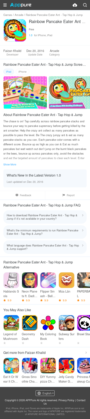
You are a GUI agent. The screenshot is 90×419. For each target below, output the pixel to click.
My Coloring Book (48, 336)
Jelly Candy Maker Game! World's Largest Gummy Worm (66, 379)
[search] (85, 5)
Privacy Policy (66, 400)
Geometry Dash (28, 336)
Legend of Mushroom (10, 336)
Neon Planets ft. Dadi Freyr (29, 293)
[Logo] (20, 5)
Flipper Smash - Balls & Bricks (47, 293)
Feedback (25, 195)
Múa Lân (64, 291)
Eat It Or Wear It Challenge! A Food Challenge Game (11, 379)
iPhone (22, 71)
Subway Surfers (67, 336)
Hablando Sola (11, 293)
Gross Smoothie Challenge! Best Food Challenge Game (30, 379)
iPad (8, 71)
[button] (5, 5)
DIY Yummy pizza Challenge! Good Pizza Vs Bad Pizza (48, 379)
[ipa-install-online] (75, 5)
